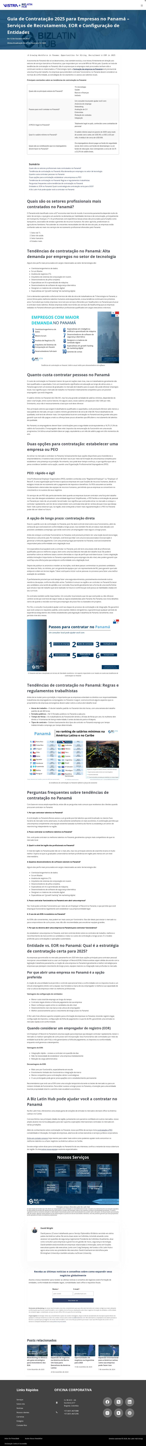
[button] (73, 812)
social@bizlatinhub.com (78, 1317)
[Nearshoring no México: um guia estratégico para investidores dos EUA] (37, 1350)
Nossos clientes (23, 1412)
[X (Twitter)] (118, 1401)
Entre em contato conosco (37, 1138)
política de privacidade (59, 1321)
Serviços (20, 1399)
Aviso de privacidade (12, 1438)
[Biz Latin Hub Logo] (17, 5)
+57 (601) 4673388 (71, 1411)
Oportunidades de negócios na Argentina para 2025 (84, 1360)
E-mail (76, 1289)
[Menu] (142, 6)
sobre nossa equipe (49, 1149)
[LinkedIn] (129, 1401)
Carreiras (20, 1417)
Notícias (20, 1408)
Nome (55, 1289)
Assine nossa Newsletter (33, 1438)
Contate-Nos (22, 1425)
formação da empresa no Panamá (87, 69)
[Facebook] (107, 1401)
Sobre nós (21, 1404)
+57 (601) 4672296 (71, 1414)
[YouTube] (118, 1412)
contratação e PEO (104, 1130)
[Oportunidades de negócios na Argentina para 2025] (85, 1350)
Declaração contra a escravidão (16, 1444)
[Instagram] (107, 1412)
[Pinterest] (129, 1412)
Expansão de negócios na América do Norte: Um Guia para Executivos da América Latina (60, 1362)
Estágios (20, 1421)
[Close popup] (145, 0)
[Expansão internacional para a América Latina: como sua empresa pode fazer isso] (108, 1350)
